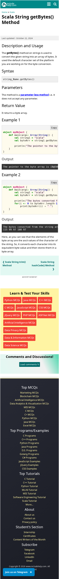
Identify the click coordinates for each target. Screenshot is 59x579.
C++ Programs (29, 439)
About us (29, 514)
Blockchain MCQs (29, 396)
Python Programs (29, 443)
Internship (29, 532)
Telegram (29, 549)
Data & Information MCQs (19, 337)
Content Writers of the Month (29, 539)
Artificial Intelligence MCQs (20, 322)
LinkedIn (29, 557)
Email (29, 560)
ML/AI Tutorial (29, 489)
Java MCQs (29, 300)
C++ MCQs (45, 300)
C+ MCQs (29, 414)
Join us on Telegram (16, 572)
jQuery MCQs (12, 315)
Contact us (29, 518)
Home (4, 12)
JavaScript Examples (29, 461)
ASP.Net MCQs (47, 315)
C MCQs (9, 307)
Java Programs (29, 446)
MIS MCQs (29, 407)
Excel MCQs (29, 425)
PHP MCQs (29, 315)
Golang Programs (29, 454)
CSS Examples (29, 468)
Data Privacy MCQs (15, 330)
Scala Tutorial (29, 500)
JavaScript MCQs (26, 307)
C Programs (29, 435)
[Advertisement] (25, 29)
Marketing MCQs (29, 392)
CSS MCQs (44, 307)
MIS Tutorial (29, 493)
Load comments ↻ (29, 364)
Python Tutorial (29, 486)
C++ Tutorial (29, 482)
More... (29, 504)
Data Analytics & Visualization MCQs (29, 403)
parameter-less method (34, 94)
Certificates (29, 536)
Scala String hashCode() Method (43, 263)
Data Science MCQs (15, 345)
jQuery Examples (29, 465)
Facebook (29, 553)
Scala (12, 12)
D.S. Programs (29, 450)
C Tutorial (29, 478)
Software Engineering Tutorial (29, 497)
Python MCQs (12, 300)
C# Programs (29, 457)
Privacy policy (29, 522)
